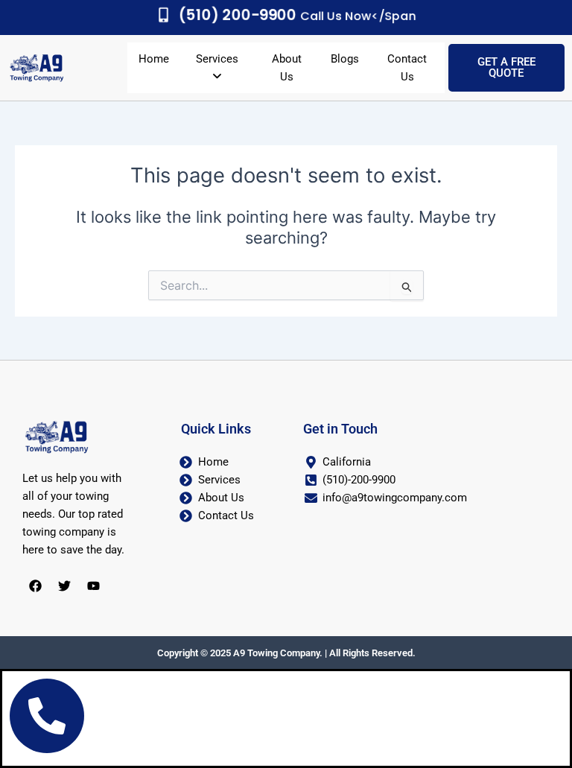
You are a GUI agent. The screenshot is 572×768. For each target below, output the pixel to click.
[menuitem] (217, 67)
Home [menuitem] (154, 59)
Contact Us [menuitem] (407, 67)
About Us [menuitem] (287, 67)
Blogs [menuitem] (345, 59)
